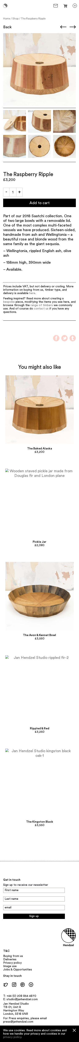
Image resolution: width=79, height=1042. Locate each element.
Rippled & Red (39, 728)
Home (6, 18)
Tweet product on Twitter (64, 338)
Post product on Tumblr (73, 338)
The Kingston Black (39, 821)
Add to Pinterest (8, 38)
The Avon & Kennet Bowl (39, 635)
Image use (10, 966)
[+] (19, 192)
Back (7, 27)
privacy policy (12, 1037)
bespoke (9, 301)
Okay (74, 1030)
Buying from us (13, 956)
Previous (63, 27)
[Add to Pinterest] (39, 409)
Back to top (11, 870)
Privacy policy (12, 962)
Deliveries (9, 959)
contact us (41, 308)
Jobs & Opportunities (17, 969)
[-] (6, 192)
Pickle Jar (39, 541)
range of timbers (42, 305)
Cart (65, 6)
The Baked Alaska (39, 448)
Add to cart (39, 203)
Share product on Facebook (56, 338)
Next (73, 27)
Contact (56, 5)
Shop (15, 18)
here (32, 293)
